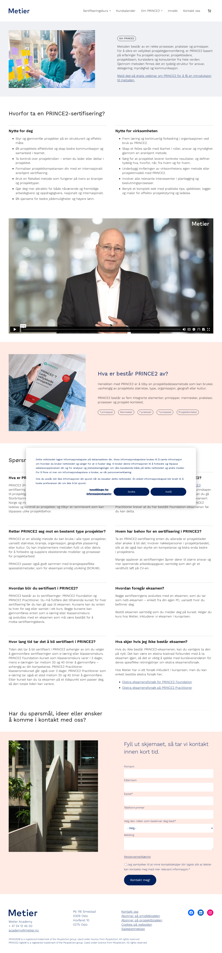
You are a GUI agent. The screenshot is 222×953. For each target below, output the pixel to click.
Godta (131, 491)
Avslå (168, 491)
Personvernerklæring (137, 856)
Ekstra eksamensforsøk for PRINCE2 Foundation (157, 682)
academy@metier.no (24, 930)
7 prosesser (165, 412)
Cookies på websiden (136, 924)
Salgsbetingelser (133, 929)
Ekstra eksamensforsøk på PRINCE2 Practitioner (157, 687)
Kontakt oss (129, 911)
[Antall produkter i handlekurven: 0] (209, 11)
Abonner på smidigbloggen (140, 916)
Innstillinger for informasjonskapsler (99, 491)
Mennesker (126, 412)
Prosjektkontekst (187, 412)
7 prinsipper (106, 412)
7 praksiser (145, 412)
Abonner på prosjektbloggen (141, 920)
